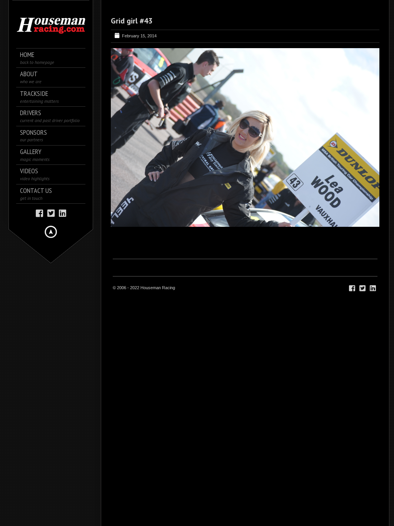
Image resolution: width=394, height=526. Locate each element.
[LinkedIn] (62, 212)
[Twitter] (51, 212)
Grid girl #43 (131, 21)
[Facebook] (39, 212)
